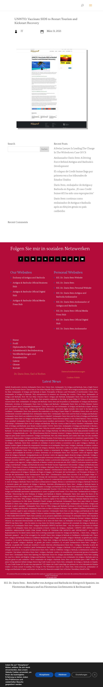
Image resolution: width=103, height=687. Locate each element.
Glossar (16, 364)
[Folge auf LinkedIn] (45, 259)
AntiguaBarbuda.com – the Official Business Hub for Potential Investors (38, 433)
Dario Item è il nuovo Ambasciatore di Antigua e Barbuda (33, 467)
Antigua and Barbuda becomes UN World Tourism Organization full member (49, 465)
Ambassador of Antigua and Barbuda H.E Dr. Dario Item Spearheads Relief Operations (66, 487)
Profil (15, 343)
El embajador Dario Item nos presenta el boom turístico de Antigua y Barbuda (43, 528)
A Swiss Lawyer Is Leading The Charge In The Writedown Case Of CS (38, 567)
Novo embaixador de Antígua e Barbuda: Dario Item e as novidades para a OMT (60, 559)
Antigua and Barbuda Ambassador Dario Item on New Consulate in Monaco (40, 508)
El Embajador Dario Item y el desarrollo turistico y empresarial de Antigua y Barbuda (45, 450)
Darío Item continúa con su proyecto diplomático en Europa (49, 516)
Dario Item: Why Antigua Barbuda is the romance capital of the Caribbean (40, 499)
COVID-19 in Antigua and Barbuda (75, 389)
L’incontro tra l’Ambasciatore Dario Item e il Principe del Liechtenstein (31, 477)
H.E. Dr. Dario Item (65, 283)
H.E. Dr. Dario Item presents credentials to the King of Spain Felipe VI (54, 399)
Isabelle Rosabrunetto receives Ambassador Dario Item (25, 387)
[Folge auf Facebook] (20, 259)
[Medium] (76, 259)
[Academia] (82, 259)
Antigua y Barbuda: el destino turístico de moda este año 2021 (48, 462)
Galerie (16, 361)
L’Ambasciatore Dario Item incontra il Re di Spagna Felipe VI (74, 474)
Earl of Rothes (65, 569)
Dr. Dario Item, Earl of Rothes (29, 374)
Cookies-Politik (73, 378)
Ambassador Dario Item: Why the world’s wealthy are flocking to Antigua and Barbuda (56, 428)
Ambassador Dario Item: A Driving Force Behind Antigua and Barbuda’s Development (73, 162)
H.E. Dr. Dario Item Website (69, 277)
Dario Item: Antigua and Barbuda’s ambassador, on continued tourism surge (42, 504)
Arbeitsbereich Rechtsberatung (28, 350)
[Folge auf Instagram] (39, 259)
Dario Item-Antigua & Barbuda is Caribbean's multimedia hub (69, 535)
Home (16, 340)
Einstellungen (81, 674)
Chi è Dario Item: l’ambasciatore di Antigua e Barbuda (77, 489)
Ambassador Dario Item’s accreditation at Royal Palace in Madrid (28, 416)
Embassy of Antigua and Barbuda (29, 277)
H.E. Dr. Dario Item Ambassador (71, 328)
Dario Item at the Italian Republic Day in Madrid (44, 389)
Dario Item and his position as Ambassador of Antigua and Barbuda (72, 402)
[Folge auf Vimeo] (63, 259)
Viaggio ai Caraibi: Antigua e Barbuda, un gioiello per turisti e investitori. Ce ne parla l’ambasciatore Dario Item (47, 542)
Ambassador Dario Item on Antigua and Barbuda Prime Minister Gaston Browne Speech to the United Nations (45, 419)
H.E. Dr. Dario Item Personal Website (73, 288)
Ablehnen (62, 674)
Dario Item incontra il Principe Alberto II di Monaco (74, 467)
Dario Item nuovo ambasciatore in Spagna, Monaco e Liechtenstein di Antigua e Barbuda (58, 482)
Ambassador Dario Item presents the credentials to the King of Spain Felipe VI (42, 411)
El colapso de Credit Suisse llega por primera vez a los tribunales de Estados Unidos (73, 175)
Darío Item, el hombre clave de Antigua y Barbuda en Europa (61, 518)
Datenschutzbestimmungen (73, 372)
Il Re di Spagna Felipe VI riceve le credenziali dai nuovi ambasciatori (52, 479)
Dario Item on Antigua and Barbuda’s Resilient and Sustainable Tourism (31, 489)
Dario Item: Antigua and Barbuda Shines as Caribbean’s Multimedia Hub (70, 540)
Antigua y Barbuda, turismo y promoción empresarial (50, 460)
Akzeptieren (44, 674)
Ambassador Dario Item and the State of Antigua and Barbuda (74, 414)
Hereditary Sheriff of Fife (80, 569)
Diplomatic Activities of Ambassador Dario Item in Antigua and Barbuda (32, 404)
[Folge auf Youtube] (33, 259)
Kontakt (16, 368)
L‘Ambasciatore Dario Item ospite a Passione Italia (70, 470)
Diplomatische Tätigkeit (24, 347)
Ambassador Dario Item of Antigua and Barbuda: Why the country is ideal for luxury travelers (49, 423)
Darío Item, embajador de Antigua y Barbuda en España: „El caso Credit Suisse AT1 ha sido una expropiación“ (74, 189)
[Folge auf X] (26, 259)
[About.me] (70, 259)
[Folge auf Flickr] (57, 259)
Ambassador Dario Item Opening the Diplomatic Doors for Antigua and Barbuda (43, 555)
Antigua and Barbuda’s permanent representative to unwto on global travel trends (34, 491)
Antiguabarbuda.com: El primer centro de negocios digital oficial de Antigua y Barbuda (58, 455)
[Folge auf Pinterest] (51, 259)
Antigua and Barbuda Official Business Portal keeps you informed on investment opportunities (59, 438)
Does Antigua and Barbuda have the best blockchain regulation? (58, 440)
